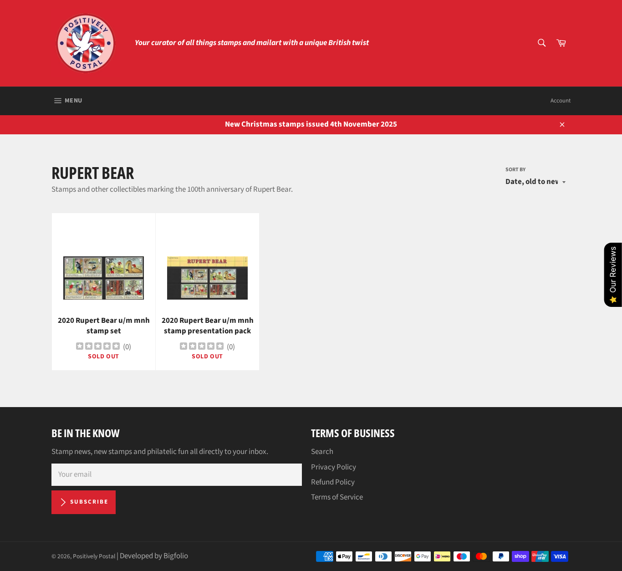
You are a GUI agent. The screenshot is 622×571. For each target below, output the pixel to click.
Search (322, 451)
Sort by (515, 169)
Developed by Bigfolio (154, 556)
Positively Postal (94, 556)
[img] (98, 347)
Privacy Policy (333, 467)
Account (561, 101)
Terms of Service (337, 497)
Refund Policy (333, 482)
